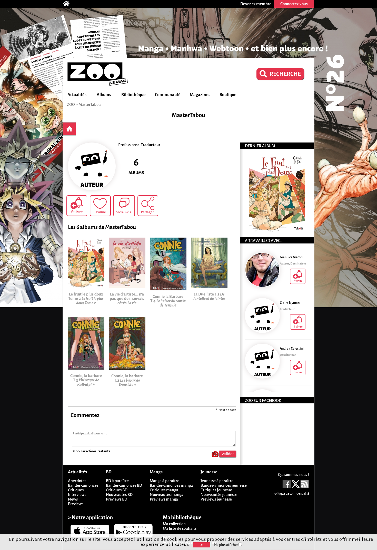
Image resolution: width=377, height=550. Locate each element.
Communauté (168, 95)
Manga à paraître (164, 480)
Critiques (76, 490)
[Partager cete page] (147, 205)
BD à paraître (117, 480)
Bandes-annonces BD (124, 485)
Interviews (77, 494)
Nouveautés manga (166, 494)
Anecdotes (77, 480)
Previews (75, 504)
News (73, 499)
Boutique (228, 95)
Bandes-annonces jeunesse (224, 485)
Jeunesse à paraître (217, 480)
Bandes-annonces (83, 485)
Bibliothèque (133, 95)
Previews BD (116, 499)
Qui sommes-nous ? (293, 475)
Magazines (200, 95)
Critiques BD (116, 490)
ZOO (71, 104)
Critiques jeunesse (216, 490)
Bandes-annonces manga (171, 485)
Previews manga (164, 499)
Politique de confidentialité (291, 493)
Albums (104, 95)
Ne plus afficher (226, 545)
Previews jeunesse (216, 499)
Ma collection (174, 524)
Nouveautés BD (119, 494)
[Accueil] (69, 4)
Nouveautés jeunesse (219, 494)
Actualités (76, 95)
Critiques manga (164, 490)
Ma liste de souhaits (179, 528)
